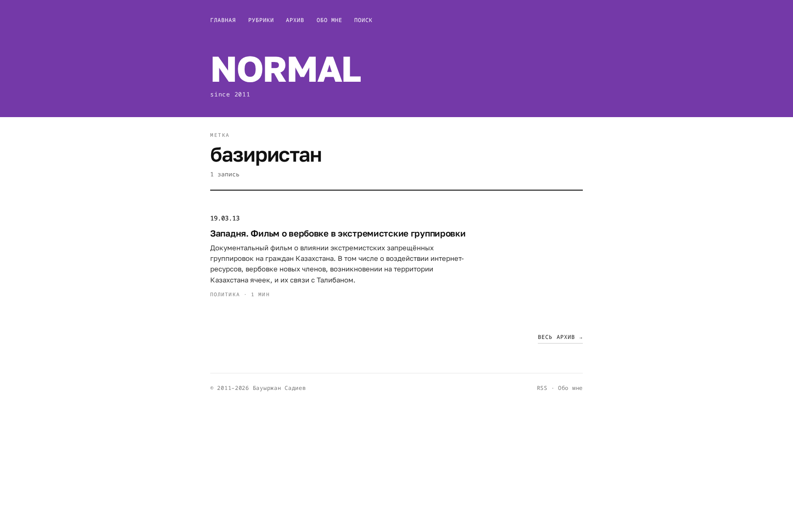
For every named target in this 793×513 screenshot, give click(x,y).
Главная (223, 20)
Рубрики (261, 20)
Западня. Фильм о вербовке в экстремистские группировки (338, 233)
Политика (225, 294)
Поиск (363, 20)
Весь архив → (560, 337)
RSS (542, 388)
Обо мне (330, 20)
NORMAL (285, 68)
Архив (295, 20)
